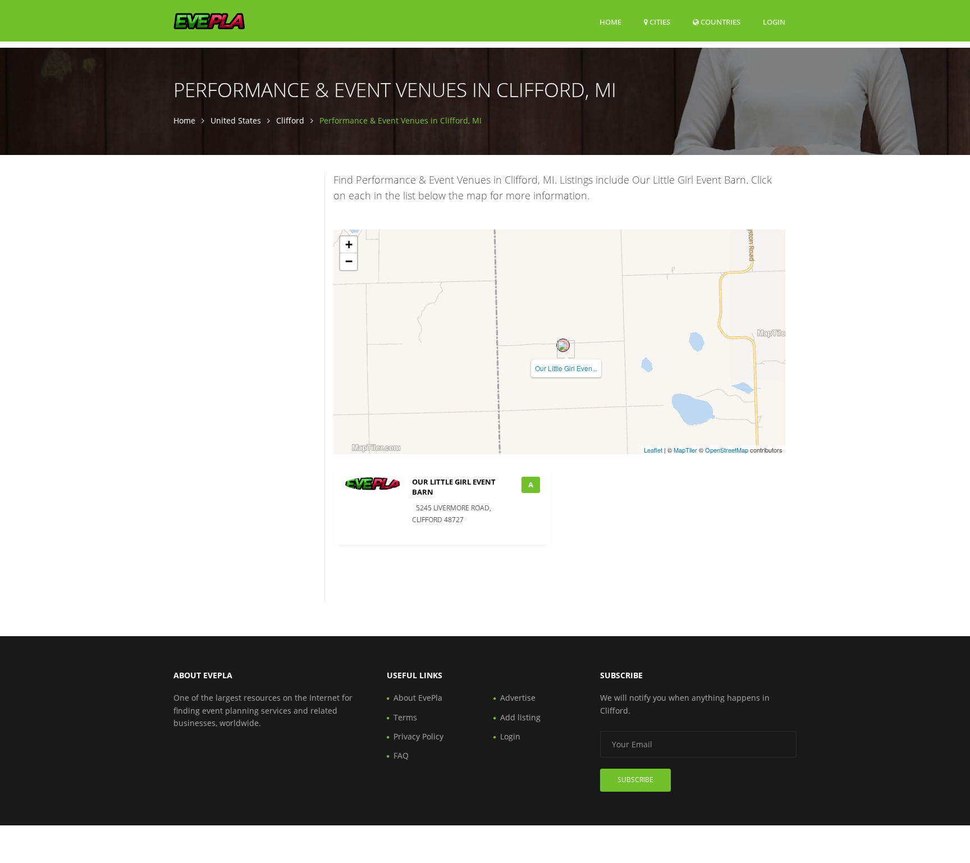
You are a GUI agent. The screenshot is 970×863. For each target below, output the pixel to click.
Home (610, 22)
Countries (719, 21)
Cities (659, 22)
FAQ (401, 755)
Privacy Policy (418, 736)
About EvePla (418, 697)
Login (774, 21)
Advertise (518, 697)
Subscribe (635, 779)
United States (236, 120)
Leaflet (653, 449)
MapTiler (685, 449)
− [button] (349, 261)
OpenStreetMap (726, 449)
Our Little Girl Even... (566, 368)
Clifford (290, 120)
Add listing (520, 717)
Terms (405, 717)
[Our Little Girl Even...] (563, 345)
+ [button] (349, 245)
